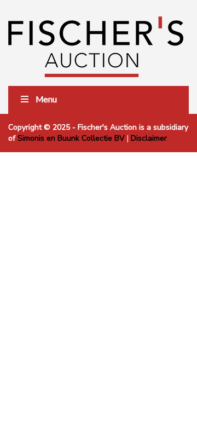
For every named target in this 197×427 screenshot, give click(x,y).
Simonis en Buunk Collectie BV (71, 138)
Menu (46, 100)
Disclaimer (149, 138)
